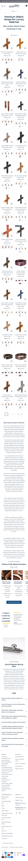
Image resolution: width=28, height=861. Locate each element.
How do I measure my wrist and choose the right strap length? (13, 705)
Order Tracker (5, 810)
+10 (22, 126)
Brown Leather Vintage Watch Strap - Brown (7, 114)
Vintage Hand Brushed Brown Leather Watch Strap (7, 83)
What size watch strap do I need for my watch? (12, 699)
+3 (8, 62)
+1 (8, 219)
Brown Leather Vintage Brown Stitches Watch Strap (7, 304)
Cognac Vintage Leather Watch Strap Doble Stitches (7, 209)
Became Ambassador (7, 833)
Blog (3, 805)
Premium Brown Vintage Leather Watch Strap (7, 396)
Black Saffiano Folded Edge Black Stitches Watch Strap (20, 115)
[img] (6, 623)
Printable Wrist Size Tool (7, 827)
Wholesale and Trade (7, 836)
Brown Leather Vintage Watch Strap (21, 176)
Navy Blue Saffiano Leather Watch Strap (20, 82)
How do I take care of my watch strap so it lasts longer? (13, 745)
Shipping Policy (19, 756)
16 (18, 414)
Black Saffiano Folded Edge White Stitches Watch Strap (20, 209)
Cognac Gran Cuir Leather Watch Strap (20, 52)
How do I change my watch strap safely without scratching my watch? (12, 733)
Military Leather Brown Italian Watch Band (21, 365)
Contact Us (4, 838)
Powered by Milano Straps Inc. (16, 847)
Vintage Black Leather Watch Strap (21, 146)
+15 (22, 92)
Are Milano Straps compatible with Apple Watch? (13, 739)
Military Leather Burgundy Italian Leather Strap (20, 273)
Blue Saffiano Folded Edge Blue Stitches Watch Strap (20, 304)
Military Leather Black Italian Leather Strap (7, 365)
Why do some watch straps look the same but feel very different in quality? (14, 717)
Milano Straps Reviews (5, 797)
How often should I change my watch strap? (13, 722)
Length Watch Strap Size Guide (7, 814)
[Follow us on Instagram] (19, 813)
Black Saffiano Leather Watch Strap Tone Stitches (7, 177)
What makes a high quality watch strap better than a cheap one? (12, 711)
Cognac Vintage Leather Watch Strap (7, 52)
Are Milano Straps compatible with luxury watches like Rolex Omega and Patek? (13, 727)
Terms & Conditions (20, 763)
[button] (2, 59)
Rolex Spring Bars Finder (6, 822)
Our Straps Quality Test (6, 802)
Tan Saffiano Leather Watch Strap (7, 335)
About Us (4, 830)
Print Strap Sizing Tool (6, 818)
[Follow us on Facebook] (16, 813)
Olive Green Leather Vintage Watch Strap (7, 272)
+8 (22, 251)
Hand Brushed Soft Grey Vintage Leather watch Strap (21, 396)
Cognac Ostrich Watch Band (7, 240)
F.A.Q (3, 808)
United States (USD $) (7, 843)
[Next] (21, 414)
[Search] (4, 6)
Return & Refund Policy (19, 760)
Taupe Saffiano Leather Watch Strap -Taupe (7, 146)
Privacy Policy (18, 766)
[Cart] (25, 6)
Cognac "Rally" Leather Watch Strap (21, 335)
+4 (8, 94)
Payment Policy (19, 768)
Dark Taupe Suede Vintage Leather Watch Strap (21, 241)
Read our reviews (14, 602)
